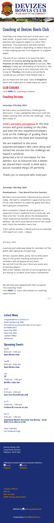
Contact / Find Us (11, 489)
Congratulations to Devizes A (16, 319)
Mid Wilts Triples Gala (12, 382)
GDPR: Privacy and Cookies (15, 497)
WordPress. (36, 517)
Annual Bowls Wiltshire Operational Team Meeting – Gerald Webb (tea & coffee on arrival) (25, 420)
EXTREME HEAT (10, 327)
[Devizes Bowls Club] (24, 8)
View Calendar (10, 428)
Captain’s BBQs (10, 335)
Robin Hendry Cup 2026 (14, 322)
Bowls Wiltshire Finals (12, 354)
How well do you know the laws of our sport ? (23, 325)
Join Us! (7, 491)
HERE (10, 91)
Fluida (26, 517)
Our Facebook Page (12, 431)
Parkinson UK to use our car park (16, 407)
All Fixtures (8, 338)
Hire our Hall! (9, 494)
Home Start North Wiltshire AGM (16, 394)
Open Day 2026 (10, 330)
